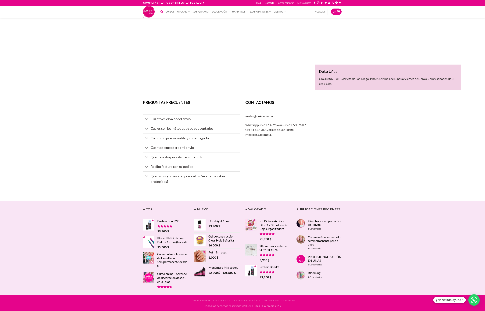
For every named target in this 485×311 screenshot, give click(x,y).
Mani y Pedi (238, 11)
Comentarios (315, 264)
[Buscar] (161, 11)
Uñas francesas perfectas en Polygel (324, 222)
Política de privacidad (264, 300)
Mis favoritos (304, 2)
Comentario (314, 228)
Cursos (170, 11)
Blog (258, 2)
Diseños (278, 11)
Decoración (219, 11)
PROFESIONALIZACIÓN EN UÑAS (324, 258)
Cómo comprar (286, 2)
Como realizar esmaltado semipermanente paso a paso (324, 240)
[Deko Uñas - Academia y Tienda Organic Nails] (149, 12)
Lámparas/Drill (259, 11)
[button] (474, 300)
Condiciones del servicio (230, 300)
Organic (182, 11)
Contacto (269, 2)
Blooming (314, 273)
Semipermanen (201, 11)
